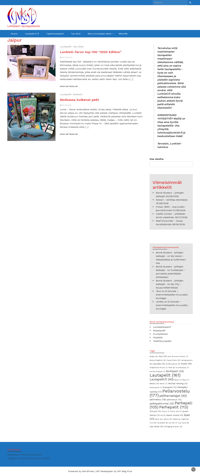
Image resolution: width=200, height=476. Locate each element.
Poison (166, 411)
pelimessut (174, 399)
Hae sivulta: (157, 159)
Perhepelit (173, 407)
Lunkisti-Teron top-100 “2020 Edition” (91, 52)
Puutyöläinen (160, 334)
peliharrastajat (173, 395)
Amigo (154, 356)
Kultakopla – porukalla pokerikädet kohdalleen (170, 273)
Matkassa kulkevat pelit (79, 100)
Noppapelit (170, 387)
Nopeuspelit (156, 387)
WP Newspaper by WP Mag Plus (114, 471)
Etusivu (14, 33)
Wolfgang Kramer (173, 427)
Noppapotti (159, 330)
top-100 (173, 423)
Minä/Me (123, 33)
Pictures (155, 411)
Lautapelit (65, 46)
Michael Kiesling (178, 383)
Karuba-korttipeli (157, 371)
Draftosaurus (173, 364)
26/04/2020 (67, 57)
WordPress (88, 471)
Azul (162, 356)
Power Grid (176, 411)
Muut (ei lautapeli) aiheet (99, 33)
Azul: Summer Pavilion (177, 356)
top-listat (156, 426)
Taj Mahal (162, 423)
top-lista (183, 423)
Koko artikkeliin (69, 86)
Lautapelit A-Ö (32, 33)
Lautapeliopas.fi (162, 327)
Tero (158, 291)
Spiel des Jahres (163, 419)
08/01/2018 (66, 105)
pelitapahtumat (162, 403)
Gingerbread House (159, 368)
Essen (186, 363)
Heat (171, 368)
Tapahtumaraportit (55, 33)
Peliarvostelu (170, 393)
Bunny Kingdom (158, 360)
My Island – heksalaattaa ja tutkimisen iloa (171, 259)
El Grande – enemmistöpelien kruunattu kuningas (172, 295)
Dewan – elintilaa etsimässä (171, 199)
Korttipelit (175, 371)
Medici (154, 383)
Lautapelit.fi (161, 379)
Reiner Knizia (174, 415)
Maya (186, 380)
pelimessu (158, 399)
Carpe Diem (173, 360)
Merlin (163, 384)
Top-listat (76, 33)
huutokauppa (182, 368)
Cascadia (159, 364)
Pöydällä (158, 337)
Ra (162, 415)
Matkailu (78, 94)
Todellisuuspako (162, 341)
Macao (178, 380)
